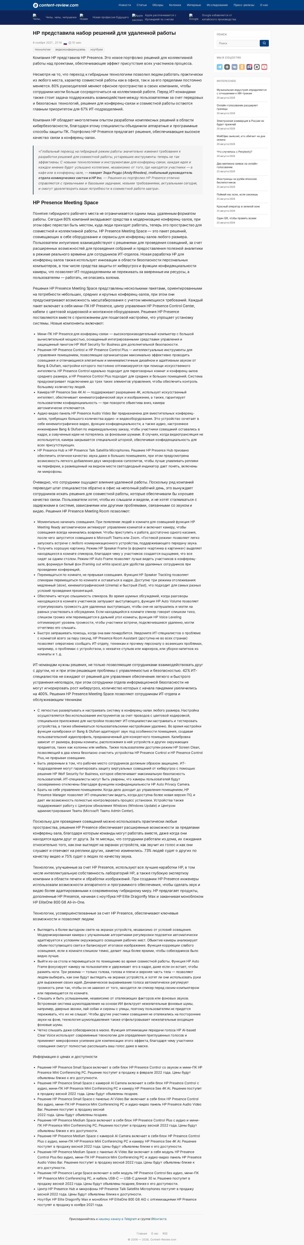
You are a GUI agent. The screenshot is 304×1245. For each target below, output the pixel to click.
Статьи (142, 5)
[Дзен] (227, 67)
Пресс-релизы (244, 5)
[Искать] (264, 43)
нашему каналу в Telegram (118, 1219)
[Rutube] (249, 67)
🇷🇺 (65, 43)
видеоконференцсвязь (70, 49)
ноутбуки (96, 49)
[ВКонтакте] (234, 67)
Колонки (175, 5)
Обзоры (157, 5)
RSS (165, 1233)
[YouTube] (264, 67)
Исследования (217, 5)
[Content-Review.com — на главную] (55, 5)
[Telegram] (220, 67)
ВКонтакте (158, 1219)
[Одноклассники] (242, 67)
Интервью (194, 5)
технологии (42, 49)
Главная (142, 1233)
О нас (264, 5)
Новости (125, 5)
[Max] (257, 67)
